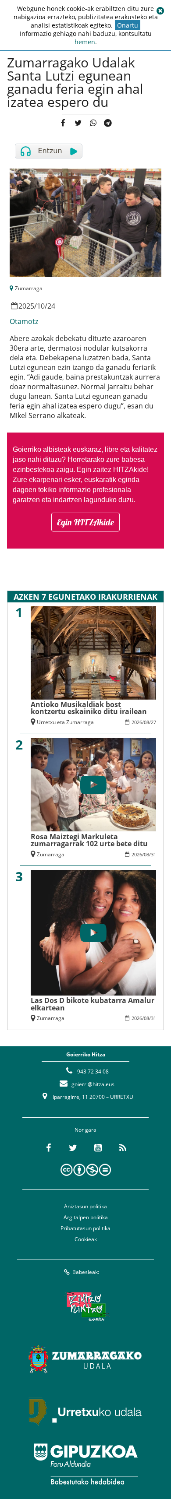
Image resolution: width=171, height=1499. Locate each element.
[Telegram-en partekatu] (108, 123)
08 (146, 722)
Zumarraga (29, 288)
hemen (85, 42)
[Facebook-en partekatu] (63, 123)
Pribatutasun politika (85, 1228)
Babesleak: (85, 1272)
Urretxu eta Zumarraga (65, 722)
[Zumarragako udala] (85, 1359)
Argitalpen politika (86, 1217)
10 (41, 306)
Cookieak (86, 1239)
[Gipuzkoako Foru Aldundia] (85, 1464)
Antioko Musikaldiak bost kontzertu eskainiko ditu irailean (89, 708)
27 (153, 722)
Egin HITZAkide (85, 522)
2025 (26, 306)
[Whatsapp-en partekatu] (93, 123)
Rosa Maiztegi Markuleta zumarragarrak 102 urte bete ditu (89, 840)
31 (153, 854)
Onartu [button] (127, 25)
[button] (160, 11)
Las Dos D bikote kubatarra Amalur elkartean (92, 1004)
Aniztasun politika (85, 1206)
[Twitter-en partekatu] (78, 123)
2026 (137, 722)
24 (51, 306)
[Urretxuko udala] (85, 1411)
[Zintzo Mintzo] (85, 1306)
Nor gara (85, 1129)
